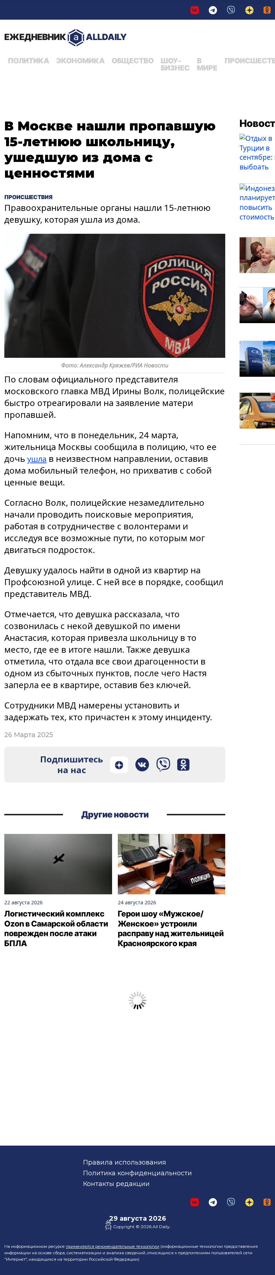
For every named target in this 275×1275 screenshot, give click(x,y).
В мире (207, 64)
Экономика (80, 60)
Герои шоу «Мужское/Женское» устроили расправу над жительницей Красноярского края (171, 928)
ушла (38, 458)
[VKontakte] (194, 10)
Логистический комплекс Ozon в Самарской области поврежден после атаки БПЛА (56, 928)
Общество (133, 60)
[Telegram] (213, 10)
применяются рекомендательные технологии (112, 1246)
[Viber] (231, 10)
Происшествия (33, 196)
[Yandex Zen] (249, 10)
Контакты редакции (116, 1184)
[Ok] (267, 10)
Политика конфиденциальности (137, 1173)
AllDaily (65, 37)
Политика (28, 60)
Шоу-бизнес (175, 64)
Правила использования (124, 1162)
